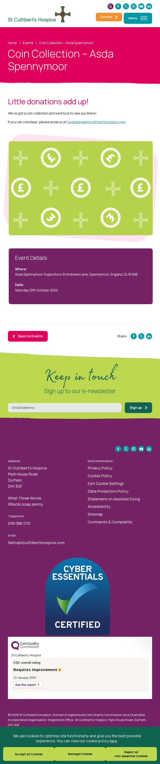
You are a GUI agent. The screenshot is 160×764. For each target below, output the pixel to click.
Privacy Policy (100, 467)
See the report (25, 684)
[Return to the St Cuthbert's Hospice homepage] (41, 13)
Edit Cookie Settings (106, 483)
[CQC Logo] (25, 649)
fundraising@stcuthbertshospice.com (96, 122)
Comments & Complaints (110, 521)
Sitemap (95, 514)
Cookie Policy (100, 475)
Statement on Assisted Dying (114, 498)
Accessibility (99, 506)
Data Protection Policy (108, 491)
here (113, 740)
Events (28, 43)
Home (12, 43)
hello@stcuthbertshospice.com (36, 542)
